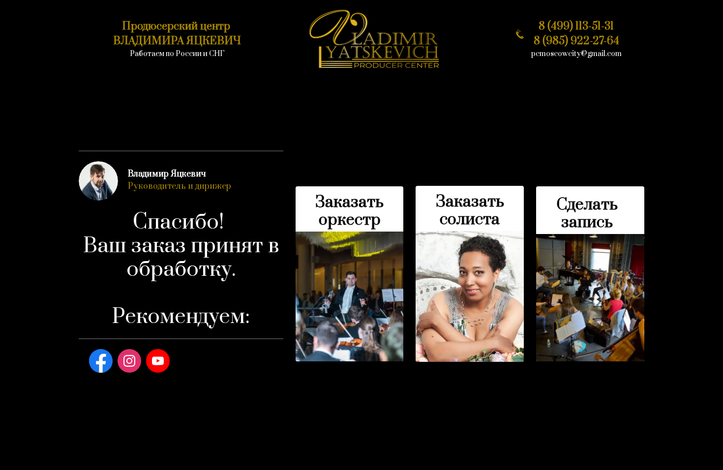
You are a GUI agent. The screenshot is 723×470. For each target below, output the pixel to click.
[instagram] (129, 361)
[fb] (101, 361)
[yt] (158, 361)
